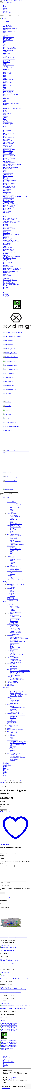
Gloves (5, 63)
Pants (4, 41)
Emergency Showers (8, 249)
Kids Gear (6, 98)
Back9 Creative (6, 1088)
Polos (4, 75)
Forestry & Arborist (8, 195)
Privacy (5, 1063)
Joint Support (6, 193)
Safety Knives (7, 259)
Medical (5, 231)
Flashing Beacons (8, 227)
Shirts (4, 32)
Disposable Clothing (8, 206)
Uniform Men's (7, 69)
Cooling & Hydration (8, 208)
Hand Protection (7, 139)
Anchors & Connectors (9, 162)
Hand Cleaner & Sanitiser (10, 218)
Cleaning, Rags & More (9, 222)
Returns (5, 1066)
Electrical (5, 224)
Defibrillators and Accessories (11, 234)
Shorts (5, 34)
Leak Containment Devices (10, 271)
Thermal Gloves (7, 146)
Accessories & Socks (8, 125)
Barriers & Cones (7, 247)
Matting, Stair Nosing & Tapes (11, 240)
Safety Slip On (7, 113)
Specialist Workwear (8, 90)
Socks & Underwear (8, 65)
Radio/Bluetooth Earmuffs (10, 180)
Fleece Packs (6, 62)
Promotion (6, 293)
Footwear (5, 581)
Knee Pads (6, 190)
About (5, 8)
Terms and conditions (8, 1062)
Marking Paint (7, 281)
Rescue (5, 170)
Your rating (3, 866)
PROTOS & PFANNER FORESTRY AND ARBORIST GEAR (20, 671)
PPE (4, 602)
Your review (3, 869)
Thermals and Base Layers (10, 68)
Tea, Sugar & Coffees (9, 283)
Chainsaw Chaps (7, 199)
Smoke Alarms (7, 230)
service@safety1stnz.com (14, 1077)
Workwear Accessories (9, 57)
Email (2, 885)
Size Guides (6, 1057)
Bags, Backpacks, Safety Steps (11, 284)
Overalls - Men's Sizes (9, 47)
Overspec (5, 136)
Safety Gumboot (7, 122)
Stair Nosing (6, 244)
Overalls (5, 29)
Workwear (6, 497)
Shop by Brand (7, 765)
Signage (5, 255)
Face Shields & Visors (9, 133)
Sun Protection (7, 211)
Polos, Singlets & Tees (9, 31)
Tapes (4, 246)
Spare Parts (6, 181)
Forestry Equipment (8, 201)
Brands (5, 5)
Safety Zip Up (7, 117)
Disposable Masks (8, 151)
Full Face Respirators (8, 157)
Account (5, 11)
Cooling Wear (7, 60)
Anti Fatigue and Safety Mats (11, 241)
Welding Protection (8, 202)
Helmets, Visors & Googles (10, 204)
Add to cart (3, 810)
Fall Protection (7, 161)
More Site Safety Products (10, 280)
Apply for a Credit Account (7, 812)
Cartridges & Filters (8, 154)
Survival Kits (6, 233)
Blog (4, 6)
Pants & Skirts (7, 85)
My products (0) (7, 12)
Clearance (6, 294)
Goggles (5, 134)
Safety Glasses (7, 132)
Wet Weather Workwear (9, 48)
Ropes (5, 171)
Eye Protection (7, 130)
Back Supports (7, 192)
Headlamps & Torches (9, 228)
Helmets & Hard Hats (9, 186)
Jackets (5, 51)
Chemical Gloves (7, 140)
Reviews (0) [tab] (6, 897)
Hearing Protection (8, 176)
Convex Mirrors (7, 262)
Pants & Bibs (6, 53)
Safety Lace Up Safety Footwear (11, 108)
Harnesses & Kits (7, 168)
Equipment (6, 236)
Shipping (5, 1065)
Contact (5, 9)
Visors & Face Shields (9, 187)
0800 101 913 (5, 1049)
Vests (4, 54)
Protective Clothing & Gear (10, 205)
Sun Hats (5, 66)
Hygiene (5, 216)
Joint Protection (7, 189)
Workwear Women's (8, 37)
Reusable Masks (7, 152)
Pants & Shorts (7, 73)
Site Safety (6, 687)
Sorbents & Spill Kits (8, 266)
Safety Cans (6, 272)
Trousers (5, 35)
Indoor (5, 263)
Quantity (2, 807)
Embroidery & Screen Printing (11, 103)
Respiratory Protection (9, 149)
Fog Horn (5, 287)
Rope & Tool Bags (8, 173)
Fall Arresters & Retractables (10, 167)
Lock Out (5, 253)
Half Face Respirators (9, 155)
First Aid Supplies (8, 238)
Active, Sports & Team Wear (10, 94)
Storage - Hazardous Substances (11, 256)
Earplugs (5, 177)
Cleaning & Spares (8, 159)
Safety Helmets (7, 174)
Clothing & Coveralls (8, 219)
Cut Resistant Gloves (8, 142)
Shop (4, 768)
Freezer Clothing (7, 92)
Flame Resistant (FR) (8, 50)
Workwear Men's (7, 25)
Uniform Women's (8, 79)
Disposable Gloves (8, 143)
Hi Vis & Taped (7, 26)
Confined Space (7, 165)
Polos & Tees (6, 43)
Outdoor (5, 265)
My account (6, 775)
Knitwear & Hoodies (8, 72)
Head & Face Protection (9, 183)
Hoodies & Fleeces (8, 40)
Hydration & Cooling (8, 252)
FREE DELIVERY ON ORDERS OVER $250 (12, 0)
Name (2, 882)
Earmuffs (5, 179)
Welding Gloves (7, 148)
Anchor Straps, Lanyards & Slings (12, 164)
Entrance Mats (7, 243)
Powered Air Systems (9, 158)
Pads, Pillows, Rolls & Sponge (11, 269)
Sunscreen (6, 278)
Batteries (5, 225)
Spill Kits (5, 274)
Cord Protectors (7, 286)
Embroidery (6, 1060)
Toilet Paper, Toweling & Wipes (11, 221)
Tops (4, 100)
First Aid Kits (6, 237)
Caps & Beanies (7, 184)
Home (5, 766)
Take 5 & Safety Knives (9, 258)
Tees (4, 78)
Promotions (6, 769)
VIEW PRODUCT (5, 945)
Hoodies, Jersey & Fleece (10, 28)
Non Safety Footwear (9, 123)
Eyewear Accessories (8, 137)
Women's (5, 56)
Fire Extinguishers (8, 250)
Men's (4, 95)
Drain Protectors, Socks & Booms (12, 268)
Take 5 (5, 261)
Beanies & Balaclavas (9, 59)
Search (2, 15)
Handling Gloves (7, 145)
